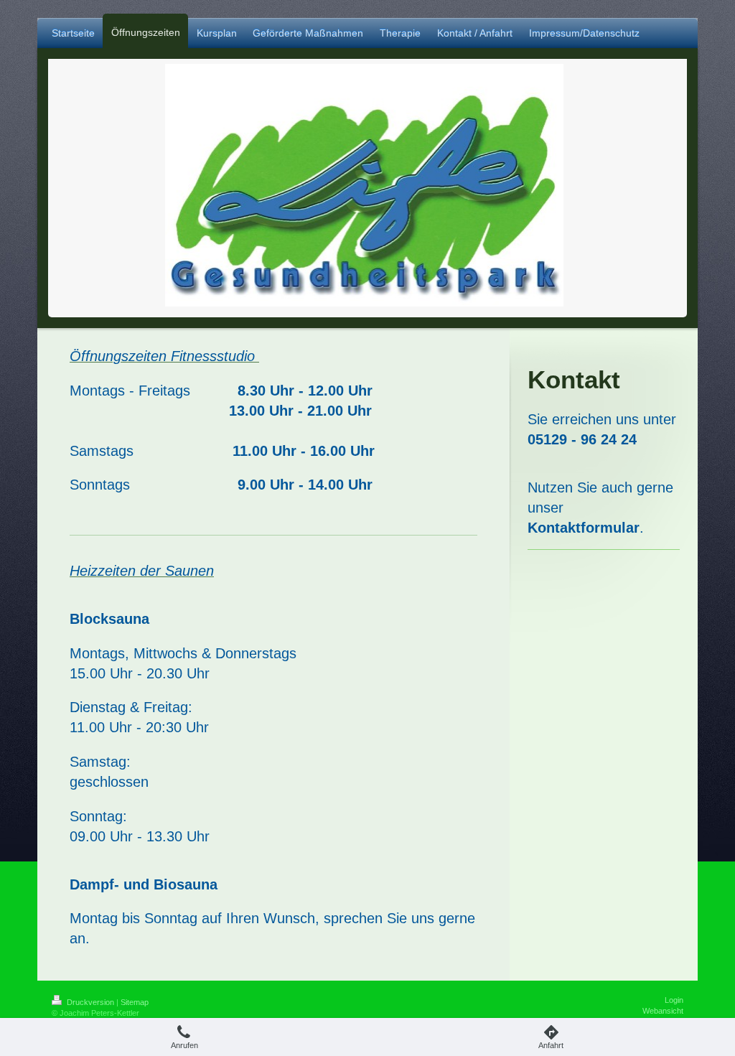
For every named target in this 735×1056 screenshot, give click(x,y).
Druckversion (90, 1002)
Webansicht (662, 1010)
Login (674, 1000)
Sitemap (135, 1002)
